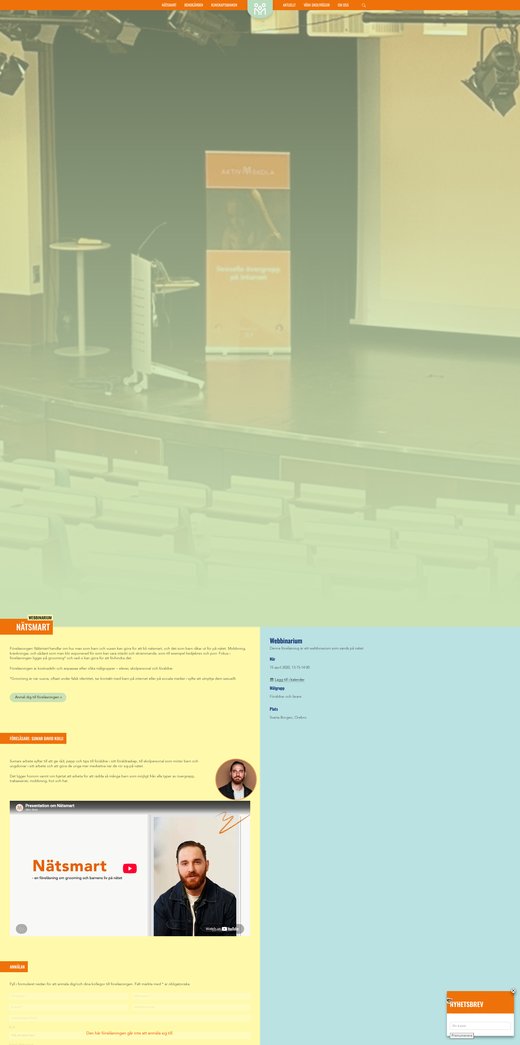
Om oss (343, 5)
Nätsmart (169, 5)
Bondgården (193, 5)
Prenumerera (462, 1035)
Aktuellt (289, 5)
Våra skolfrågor (317, 5)
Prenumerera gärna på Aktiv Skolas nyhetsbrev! (477, 1014)
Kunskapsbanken (224, 5)
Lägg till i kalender (289, 680)
